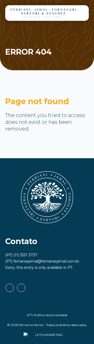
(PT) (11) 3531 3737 (21, 255)
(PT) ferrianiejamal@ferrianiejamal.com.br (42, 261)
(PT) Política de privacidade (47, 315)
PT (70, 267)
